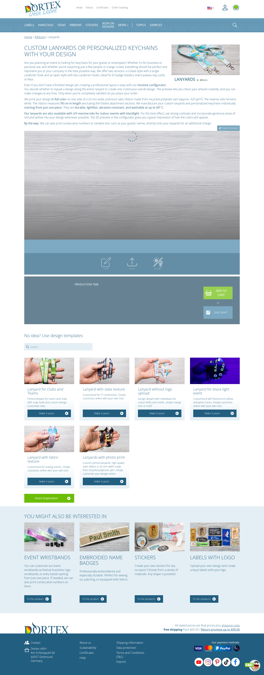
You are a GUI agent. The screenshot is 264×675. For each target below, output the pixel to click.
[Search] (235, 25)
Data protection (126, 648)
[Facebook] (235, 662)
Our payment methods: (226, 642)
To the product (35, 599)
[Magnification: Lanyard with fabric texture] (49, 439)
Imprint (121, 662)
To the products (146, 599)
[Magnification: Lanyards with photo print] (104, 439)
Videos (89, 7)
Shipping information (129, 643)
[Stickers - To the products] (160, 536)
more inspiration (46, 498)
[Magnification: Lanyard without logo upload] (160, 371)
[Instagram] (208, 662)
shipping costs (231, 625)
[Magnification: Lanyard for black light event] (215, 371)
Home (28, 37)
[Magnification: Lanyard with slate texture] (104, 371)
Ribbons (40, 37)
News (80, 7)
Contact (35, 643)
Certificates (102, 7)
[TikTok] (226, 662)
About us (85, 643)
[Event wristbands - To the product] (49, 536)
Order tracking (120, 7)
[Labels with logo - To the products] (215, 536)
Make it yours (46, 413)
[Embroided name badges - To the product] (104, 536)
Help (83, 658)
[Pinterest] (217, 662)
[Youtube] (198, 662)
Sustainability (88, 648)
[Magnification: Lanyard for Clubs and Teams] (49, 371)
